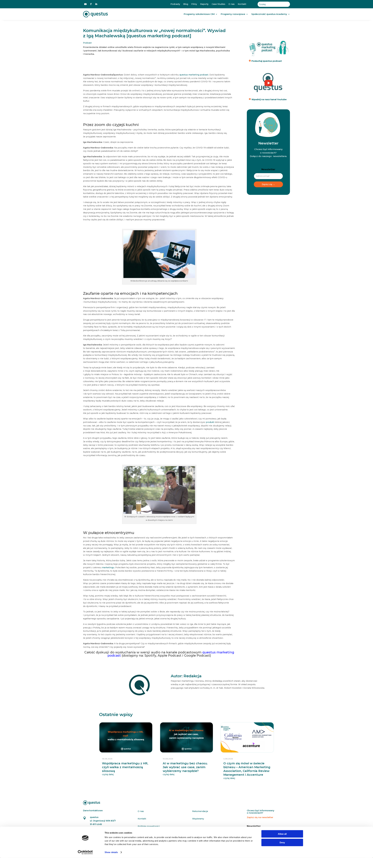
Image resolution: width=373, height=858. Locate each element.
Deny (282, 842)
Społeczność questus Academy (269, 14)
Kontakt (242, 4)
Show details (111, 852)
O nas (231, 4)
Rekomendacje (200, 811)
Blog (185, 4)
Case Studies (218, 4)
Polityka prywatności (149, 826)
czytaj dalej (108, 774)
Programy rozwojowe (233, 14)
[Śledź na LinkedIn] (96, 4)
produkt (210, 422)
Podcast (87, 43)
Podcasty (175, 4)
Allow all (282, 834)
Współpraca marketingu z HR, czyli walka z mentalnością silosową (125, 767)
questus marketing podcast (193, 74)
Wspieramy (198, 818)
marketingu (108, 567)
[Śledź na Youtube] (85, 4)
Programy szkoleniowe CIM (199, 14)
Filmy (194, 4)
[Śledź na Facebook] (91, 4)
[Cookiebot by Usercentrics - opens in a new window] (85, 852)
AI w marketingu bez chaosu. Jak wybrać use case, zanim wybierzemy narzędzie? (185, 767)
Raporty (204, 4)
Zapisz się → (268, 184)
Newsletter (268, 169)
